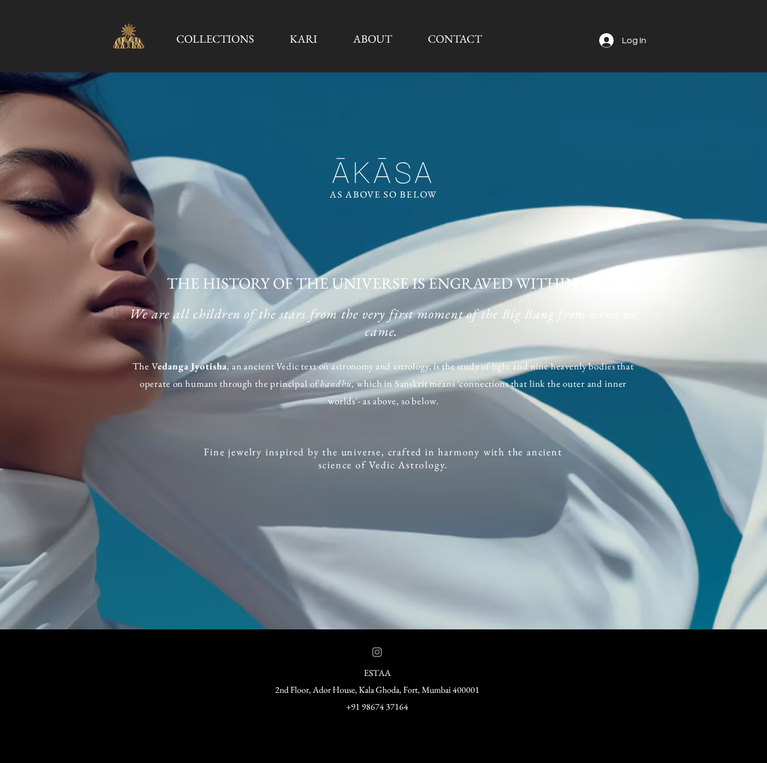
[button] (215, 39)
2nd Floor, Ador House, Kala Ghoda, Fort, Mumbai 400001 (377, 690)
